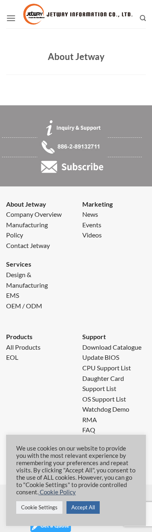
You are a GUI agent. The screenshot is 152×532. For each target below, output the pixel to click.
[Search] (143, 18)
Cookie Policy (57, 492)
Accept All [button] (83, 507)
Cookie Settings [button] (39, 507)
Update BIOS (100, 357)
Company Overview (34, 214)
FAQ (88, 430)
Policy (14, 235)
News (90, 214)
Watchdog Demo (105, 409)
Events (91, 225)
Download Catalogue (111, 347)
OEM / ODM (24, 306)
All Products (23, 347)
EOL (12, 357)
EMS (12, 295)
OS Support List (104, 399)
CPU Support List (106, 368)
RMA (89, 419)
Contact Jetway (28, 245)
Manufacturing (27, 225)
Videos (92, 235)
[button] (11, 18)
